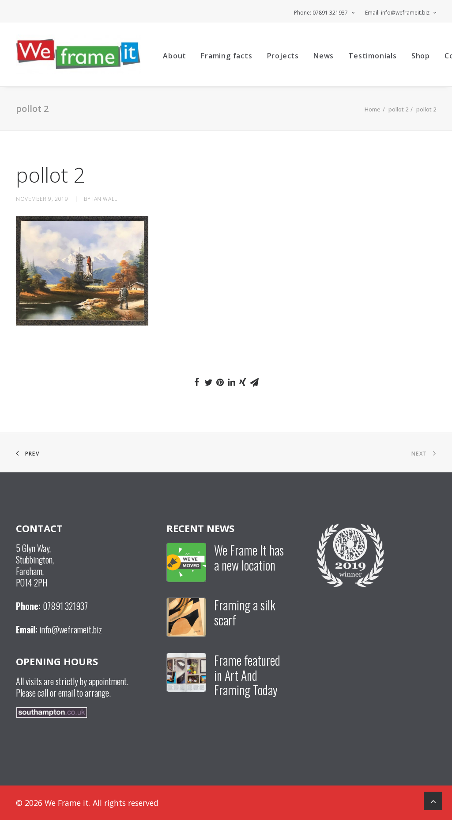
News (323, 56)
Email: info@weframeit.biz (397, 12)
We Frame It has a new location (249, 557)
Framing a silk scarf (244, 612)
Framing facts (226, 56)
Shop (420, 56)
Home (372, 109)
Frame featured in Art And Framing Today (247, 675)
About (174, 56)
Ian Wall (104, 199)
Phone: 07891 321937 (321, 12)
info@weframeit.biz (70, 629)
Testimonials (372, 56)
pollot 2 (398, 109)
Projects (283, 56)
